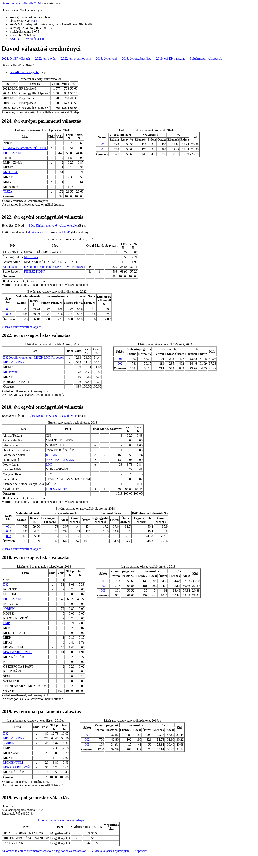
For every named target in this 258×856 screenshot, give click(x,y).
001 (102, 144)
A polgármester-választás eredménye (60, 820)
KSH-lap (15, 38)
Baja (34, 20)
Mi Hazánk (10, 172)
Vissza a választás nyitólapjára (110, 851)
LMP (49, 464)
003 (8, 536)
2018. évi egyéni (106, 58)
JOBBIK (51, 455)
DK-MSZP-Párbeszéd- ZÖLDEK (25, 148)
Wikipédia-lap (35, 38)
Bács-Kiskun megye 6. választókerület (53, 225)
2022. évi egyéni (45, 58)
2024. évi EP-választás (16, 58)
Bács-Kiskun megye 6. (24, 72)
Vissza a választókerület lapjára (21, 327)
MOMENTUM (13, 762)
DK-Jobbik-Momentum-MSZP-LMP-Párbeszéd (54, 266)
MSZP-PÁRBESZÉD (60, 459)
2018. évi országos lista (136, 58)
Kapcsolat (140, 851)
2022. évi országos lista (76, 58)
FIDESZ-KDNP (13, 153)
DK (5, 584)
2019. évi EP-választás (170, 58)
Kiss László (62, 232)
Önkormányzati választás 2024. (22, 3)
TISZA (7, 191)
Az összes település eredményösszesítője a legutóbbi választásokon (44, 851)
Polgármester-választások (206, 58)
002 (102, 149)
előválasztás (35, 232)
